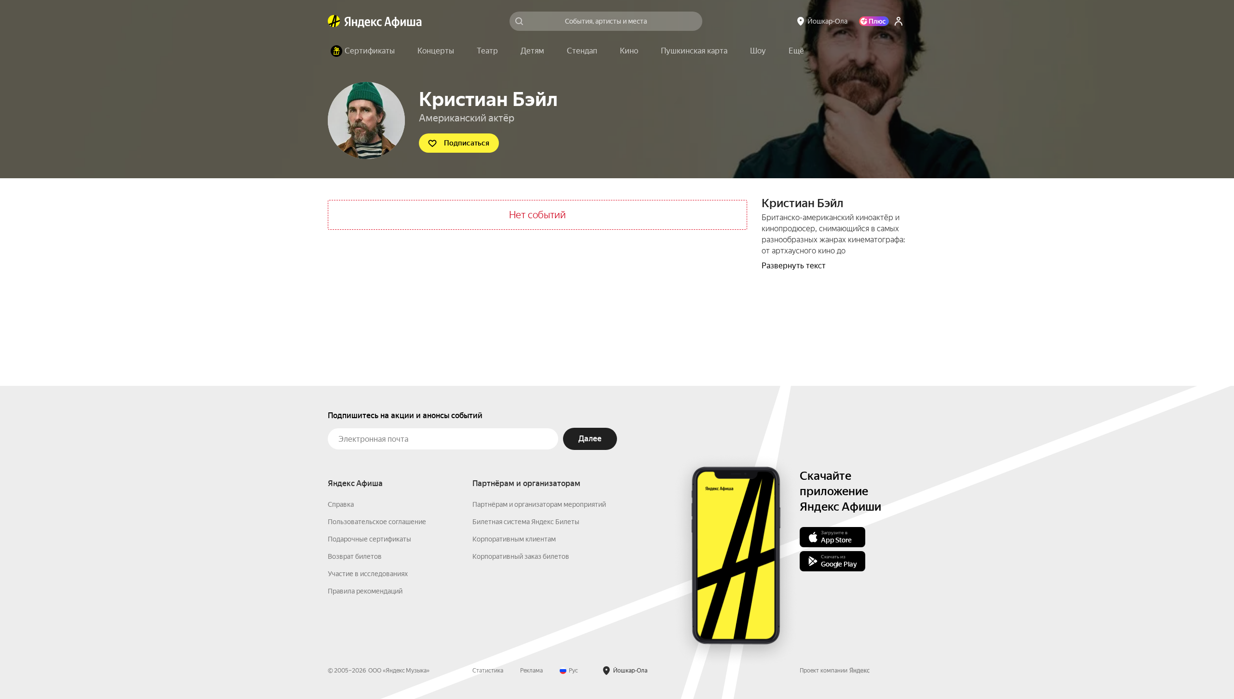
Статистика (487, 670)
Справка (341, 504)
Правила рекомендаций (365, 591)
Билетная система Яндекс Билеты (525, 522)
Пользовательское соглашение (377, 522)
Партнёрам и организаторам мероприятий (539, 504)
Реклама (531, 670)
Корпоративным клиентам (514, 539)
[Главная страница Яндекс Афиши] (334, 21)
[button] (796, 51)
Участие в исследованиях (368, 574)
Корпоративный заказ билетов (520, 556)
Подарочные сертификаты (369, 539)
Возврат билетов (355, 556)
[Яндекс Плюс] (874, 21)
